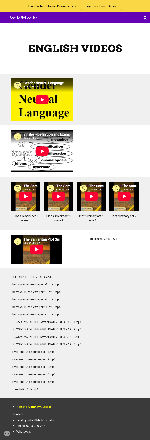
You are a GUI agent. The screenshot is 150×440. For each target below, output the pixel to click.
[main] (75, 48)
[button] (4, 17)
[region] (75, 6)
